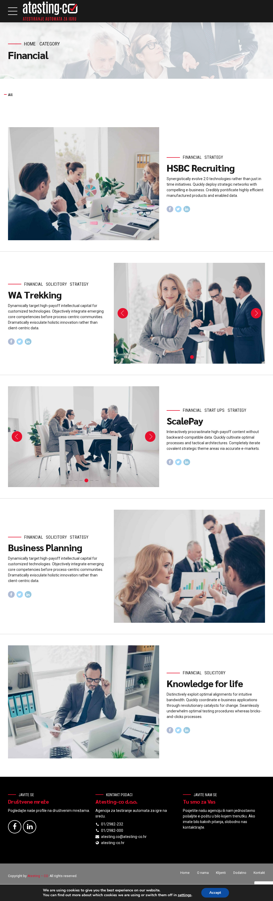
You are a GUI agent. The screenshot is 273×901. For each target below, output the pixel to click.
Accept (215, 892)
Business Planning (45, 547)
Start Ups (214, 410)
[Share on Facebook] (170, 209)
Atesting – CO (37, 876)
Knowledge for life (205, 683)
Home (30, 44)
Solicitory (56, 284)
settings (184, 895)
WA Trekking (35, 294)
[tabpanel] (189, 313)
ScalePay (185, 420)
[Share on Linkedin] (186, 209)
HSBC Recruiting (201, 167)
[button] (123, 313)
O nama (203, 873)
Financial (192, 157)
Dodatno (239, 873)
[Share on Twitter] (178, 209)
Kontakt (259, 873)
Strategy (213, 157)
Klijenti (221, 873)
